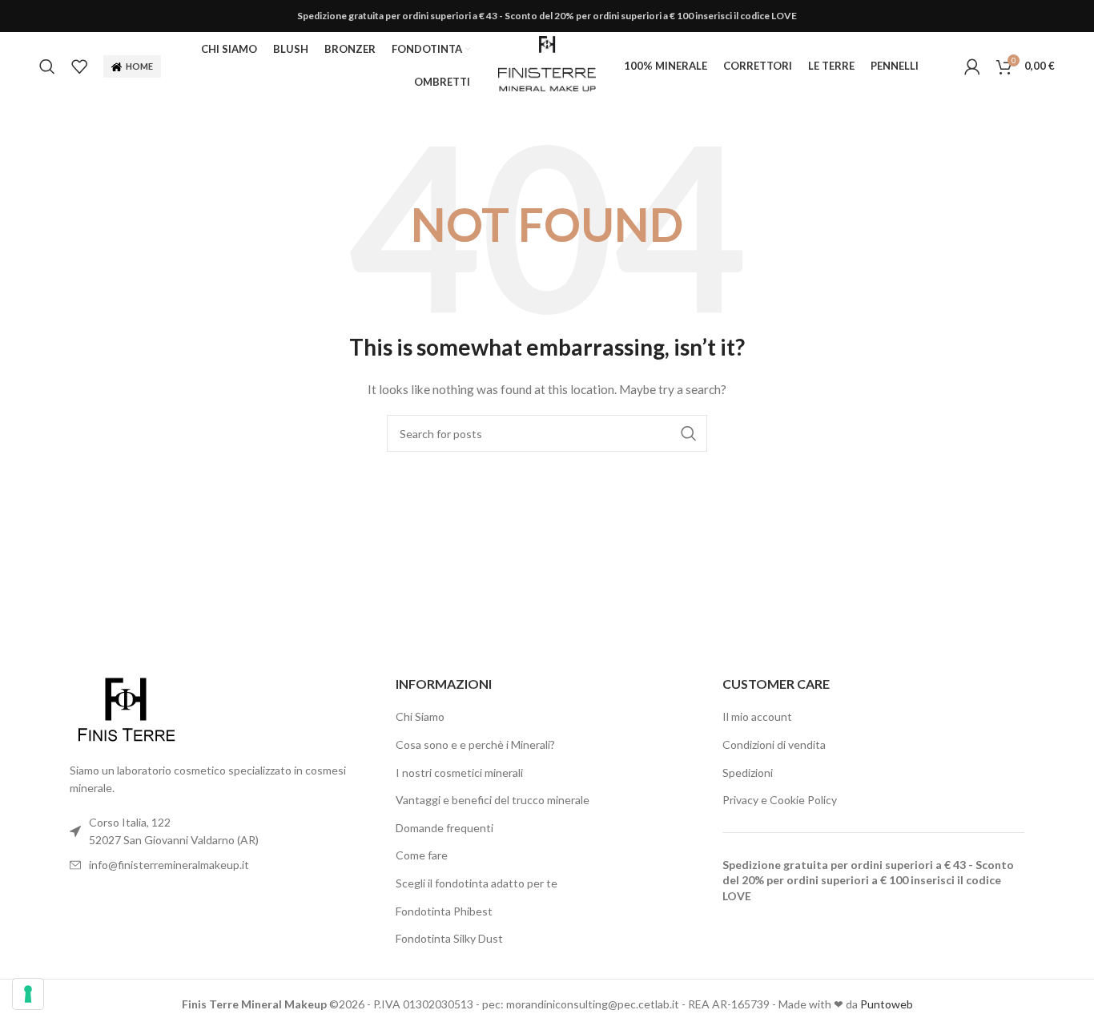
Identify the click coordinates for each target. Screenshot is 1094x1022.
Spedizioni (747, 772)
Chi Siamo (420, 716)
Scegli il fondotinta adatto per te (476, 883)
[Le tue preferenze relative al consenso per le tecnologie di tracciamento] (28, 994)
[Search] (47, 66)
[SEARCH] (688, 433)
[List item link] (221, 865)
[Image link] (126, 709)
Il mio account (757, 716)
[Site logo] (546, 64)
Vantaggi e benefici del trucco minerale (492, 800)
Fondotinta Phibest (444, 911)
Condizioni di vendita (774, 744)
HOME (139, 66)
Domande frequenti (444, 828)
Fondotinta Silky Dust (449, 938)
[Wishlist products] (79, 66)
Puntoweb (886, 1004)
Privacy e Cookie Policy (779, 800)
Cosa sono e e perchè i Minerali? (475, 744)
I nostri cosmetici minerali (459, 772)
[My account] (972, 66)
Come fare (422, 855)
